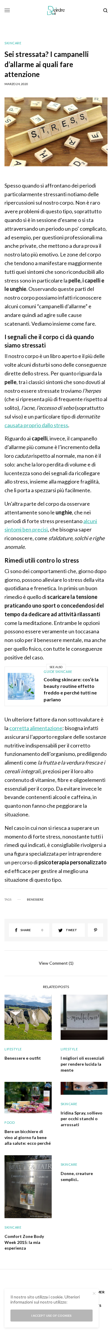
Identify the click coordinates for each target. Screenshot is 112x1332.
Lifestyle (13, 1049)
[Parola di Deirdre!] (56, 10)
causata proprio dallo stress (36, 425)
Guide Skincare (58, 671)
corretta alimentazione (35, 728)
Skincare (12, 43)
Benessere (35, 899)
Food (9, 1122)
